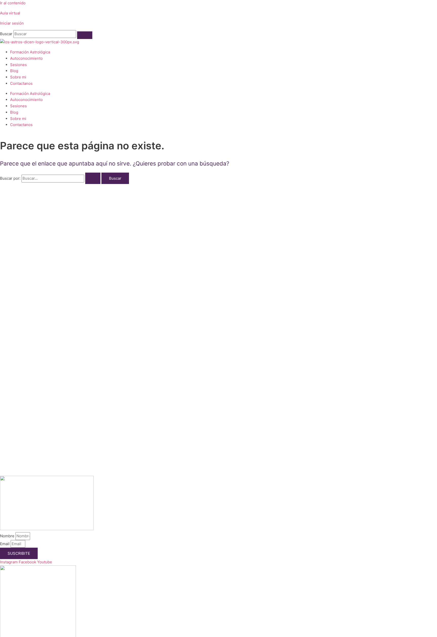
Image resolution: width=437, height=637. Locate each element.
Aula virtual (10, 13)
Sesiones (18, 64)
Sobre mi (18, 77)
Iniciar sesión (12, 23)
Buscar (6, 33)
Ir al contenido (13, 3)
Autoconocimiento (26, 58)
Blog (14, 70)
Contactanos (21, 83)
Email (5, 543)
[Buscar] (84, 35)
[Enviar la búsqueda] (92, 178)
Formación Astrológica (30, 52)
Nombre (7, 535)
